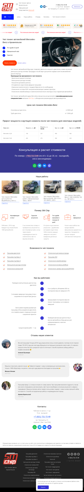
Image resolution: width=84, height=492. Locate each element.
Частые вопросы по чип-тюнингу (52, 475)
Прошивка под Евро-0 (14, 261)
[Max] (49, 166)
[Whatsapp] (35, 166)
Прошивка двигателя (13, 253)
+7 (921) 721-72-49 (61, 5)
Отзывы (38, 17)
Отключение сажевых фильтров (31, 481)
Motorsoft (31, 10)
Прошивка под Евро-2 (14, 257)
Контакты (46, 17)
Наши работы (28, 17)
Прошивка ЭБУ (52, 257)
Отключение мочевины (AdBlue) (58, 265)
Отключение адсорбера (52, 456)
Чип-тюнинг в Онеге (59, 17)
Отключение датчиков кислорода (58, 253)
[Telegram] (39, 166)
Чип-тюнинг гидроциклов (52, 472)
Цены (19, 17)
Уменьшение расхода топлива (16, 265)
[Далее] (81, 26)
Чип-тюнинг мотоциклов (52, 469)
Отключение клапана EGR (15, 269)
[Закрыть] (81, 480)
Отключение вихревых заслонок (52, 454)
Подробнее (5, 203)
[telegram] (41, 6)
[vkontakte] (44, 6)
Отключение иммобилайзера (57, 261)
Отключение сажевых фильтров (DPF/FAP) (61, 269)
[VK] (44, 166)
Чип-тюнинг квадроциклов (52, 467)
